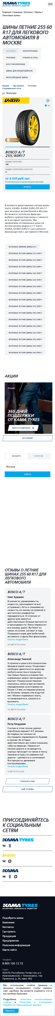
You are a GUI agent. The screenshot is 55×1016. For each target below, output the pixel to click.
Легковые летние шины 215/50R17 (25, 319)
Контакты (8, 927)
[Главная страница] (16, 4)
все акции (27, 438)
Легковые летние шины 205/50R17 (25, 313)
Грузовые (10, 58)
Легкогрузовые (30, 51)
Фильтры (11, 93)
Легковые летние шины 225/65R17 (25, 273)
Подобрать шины (12, 918)
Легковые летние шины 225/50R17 (25, 326)
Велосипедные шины (17, 77)
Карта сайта (9, 949)
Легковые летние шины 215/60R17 (25, 260)
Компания (8, 922)
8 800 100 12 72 (12, 963)
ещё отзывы (27, 789)
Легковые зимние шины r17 (22, 247)
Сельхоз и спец (30, 58)
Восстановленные (15, 64)
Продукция (9, 936)
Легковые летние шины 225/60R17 (25, 267)
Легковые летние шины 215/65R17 (25, 306)
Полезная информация (16, 945)
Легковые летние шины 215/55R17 (25, 253)
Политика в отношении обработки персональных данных (27, 1003)
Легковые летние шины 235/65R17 (25, 286)
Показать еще (27, 781)
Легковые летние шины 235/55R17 (25, 280)
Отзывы (32, 86)
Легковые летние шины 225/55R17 (25, 333)
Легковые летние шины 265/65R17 (25, 300)
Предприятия (10, 940)
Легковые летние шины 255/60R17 (25, 293)
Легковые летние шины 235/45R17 (25, 346)
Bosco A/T (16, 592)
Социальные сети (11, 88)
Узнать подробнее (17, 639)
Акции (5, 86)
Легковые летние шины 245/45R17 (25, 353)
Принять (10, 1010)
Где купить (18, 86)
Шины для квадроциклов (19, 71)
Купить (27, 187)
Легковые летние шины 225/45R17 (25, 339)
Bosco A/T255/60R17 (15, 154)
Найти (27, 474)
